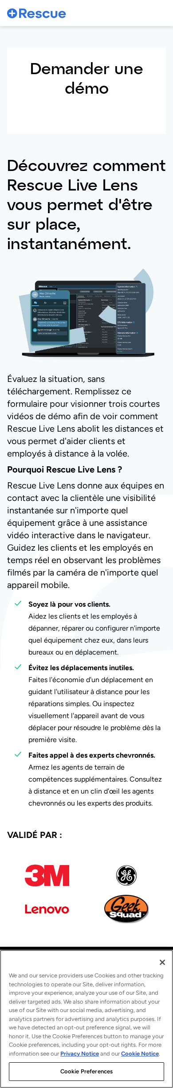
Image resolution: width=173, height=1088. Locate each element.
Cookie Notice (140, 1053)
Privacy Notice (79, 1053)
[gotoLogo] (37, 13)
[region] (86, 1019)
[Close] (162, 962)
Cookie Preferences (86, 1071)
